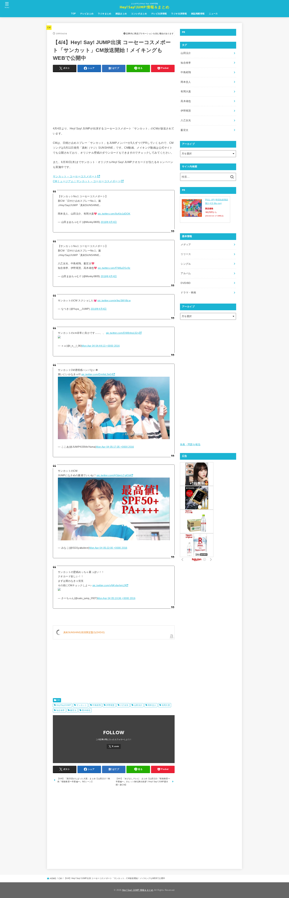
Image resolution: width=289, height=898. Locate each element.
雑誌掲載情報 (198, 13)
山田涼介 (138, 705)
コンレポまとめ (139, 13)
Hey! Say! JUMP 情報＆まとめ (144, 7)
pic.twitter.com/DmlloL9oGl (96, 374)
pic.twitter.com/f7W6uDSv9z (114, 268)
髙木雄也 (86, 710)
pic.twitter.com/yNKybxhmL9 (109, 585)
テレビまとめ (86, 13)
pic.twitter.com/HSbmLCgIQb (113, 475)
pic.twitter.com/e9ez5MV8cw (114, 300)
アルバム (186, 273)
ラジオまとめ (104, 13)
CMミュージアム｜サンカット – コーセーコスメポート (87, 181)
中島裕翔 (96, 705)
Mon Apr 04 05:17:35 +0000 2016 (115, 446)
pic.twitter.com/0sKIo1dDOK (114, 213)
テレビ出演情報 (159, 13)
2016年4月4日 (109, 222)
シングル (186, 263)
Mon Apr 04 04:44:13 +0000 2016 (101, 345)
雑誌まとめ (121, 13)
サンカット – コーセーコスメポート (75, 176)
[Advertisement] (114, 98)
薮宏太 (73, 710)
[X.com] (114, 746)
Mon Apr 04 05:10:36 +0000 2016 (116, 598)
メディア (186, 244)
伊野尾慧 (110, 705)
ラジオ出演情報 (179, 13)
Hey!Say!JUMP (63, 705)
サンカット (81, 705)
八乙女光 (124, 705)
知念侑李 (60, 710)
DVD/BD (185, 283)
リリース (186, 254)
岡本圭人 (152, 705)
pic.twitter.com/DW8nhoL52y (122, 333)
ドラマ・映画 (188, 292)
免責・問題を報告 (190, 444)
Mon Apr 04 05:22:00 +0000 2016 (108, 548)
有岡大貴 (166, 705)
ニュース (213, 13)
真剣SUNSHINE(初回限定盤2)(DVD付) (84, 632)
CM (49, 27)
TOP (73, 13)
